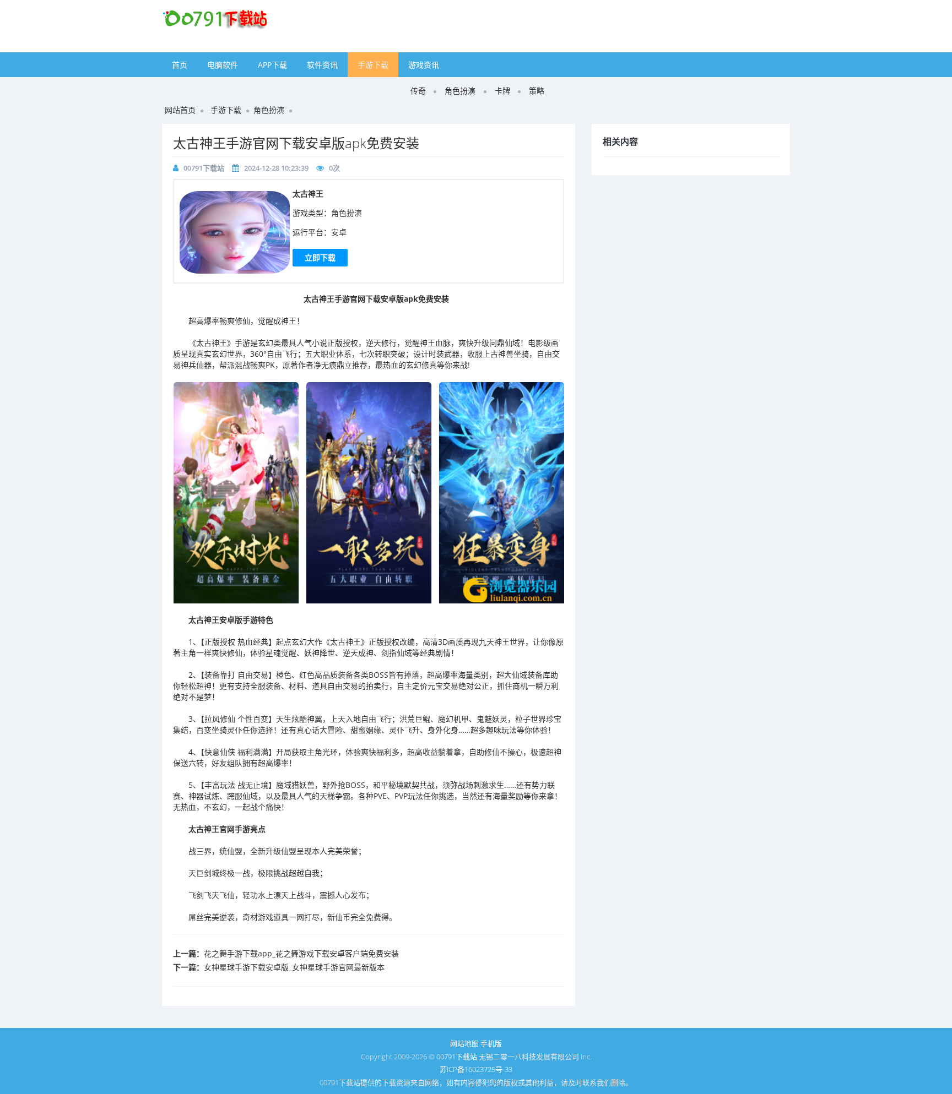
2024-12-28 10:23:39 (276, 168)
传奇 (418, 90)
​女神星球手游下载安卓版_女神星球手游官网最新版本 (294, 967)
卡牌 (502, 90)
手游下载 (373, 64)
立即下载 (320, 257)
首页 (179, 64)
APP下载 (272, 64)
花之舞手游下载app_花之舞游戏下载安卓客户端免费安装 (301, 953)
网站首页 (180, 110)
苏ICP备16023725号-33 (476, 1069)
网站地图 (464, 1043)
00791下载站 (203, 168)
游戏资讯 (423, 64)
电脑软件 (222, 64)
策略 (536, 90)
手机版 (491, 1043)
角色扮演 (460, 90)
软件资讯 (322, 64)
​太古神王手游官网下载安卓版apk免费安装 (296, 143)
